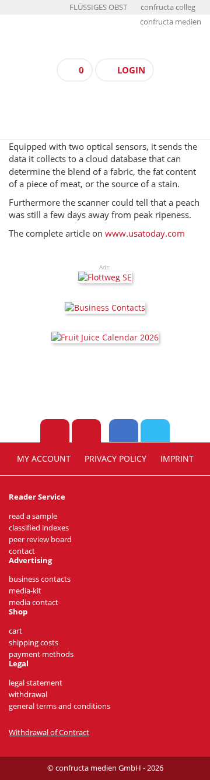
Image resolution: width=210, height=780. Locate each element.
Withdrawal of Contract (49, 732)
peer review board (40, 539)
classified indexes (39, 528)
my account (44, 459)
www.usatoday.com (145, 233)
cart (15, 631)
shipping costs (33, 643)
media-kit (25, 591)
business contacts (40, 579)
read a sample (33, 516)
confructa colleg (168, 7)
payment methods (41, 654)
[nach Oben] (54, 430)
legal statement (35, 683)
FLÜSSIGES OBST (98, 7)
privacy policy (115, 459)
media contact (33, 602)
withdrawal (28, 695)
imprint (177, 459)
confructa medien (170, 22)
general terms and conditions (59, 706)
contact (22, 551)
